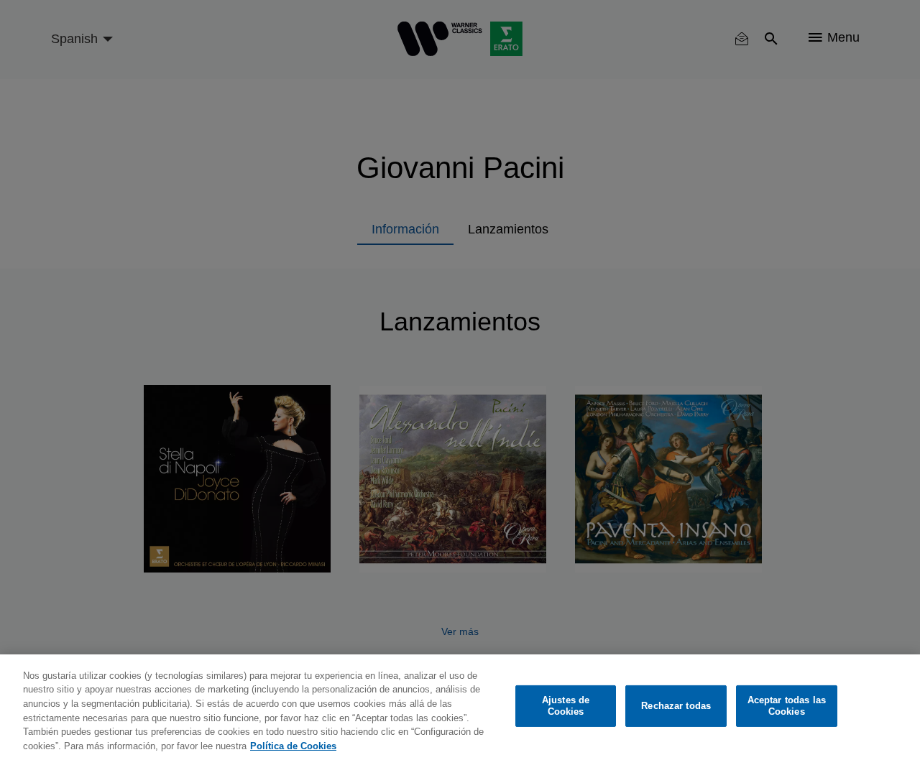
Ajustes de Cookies (565, 706)
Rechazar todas (676, 705)
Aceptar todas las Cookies (787, 706)
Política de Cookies (293, 745)
